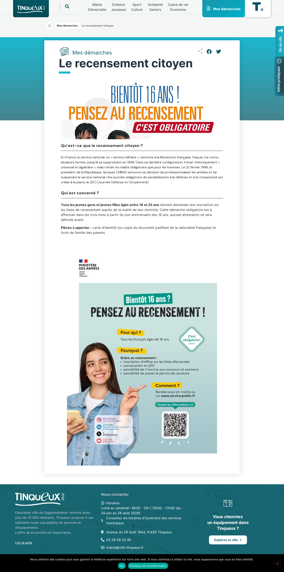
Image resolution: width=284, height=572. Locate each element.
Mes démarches (227, 9)
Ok (122, 565)
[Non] (277, 563)
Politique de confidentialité (148, 565)
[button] (98, 25)
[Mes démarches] (208, 8)
